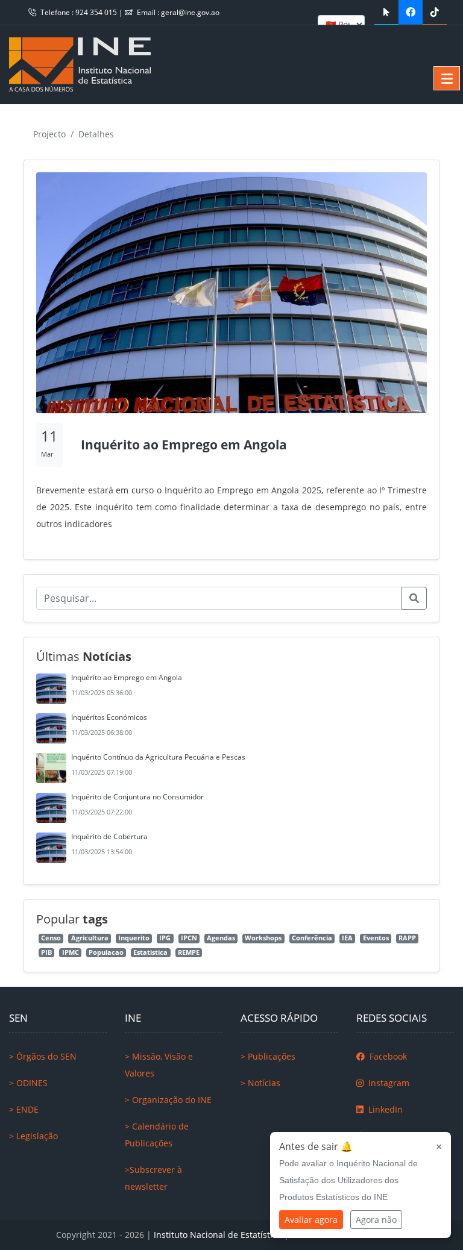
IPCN (189, 938)
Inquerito (134, 938)
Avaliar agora (311, 1219)
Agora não (376, 1219)
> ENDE (24, 1109)
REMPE (189, 952)
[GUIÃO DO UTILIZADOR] (386, 12)
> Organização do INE (168, 1099)
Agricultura (90, 938)
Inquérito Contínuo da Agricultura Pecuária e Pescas (158, 757)
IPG (165, 938)
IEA (347, 938)
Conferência (312, 938)
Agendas (221, 938)
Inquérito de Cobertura (109, 836)
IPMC (70, 952)
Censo (51, 938)
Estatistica (150, 952)
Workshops (263, 938)
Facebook (387, 1056)
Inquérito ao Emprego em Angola (126, 677)
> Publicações (268, 1056)
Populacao (106, 952)
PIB (46, 952)
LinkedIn (384, 1109)
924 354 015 (97, 12)
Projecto (49, 134)
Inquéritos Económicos (109, 717)
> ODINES (28, 1083)
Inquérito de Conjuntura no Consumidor (137, 797)
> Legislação (33, 1136)
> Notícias (260, 1083)
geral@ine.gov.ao (190, 12)
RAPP (407, 938)
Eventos (376, 938)
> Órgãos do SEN (43, 1056)
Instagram (387, 1083)
